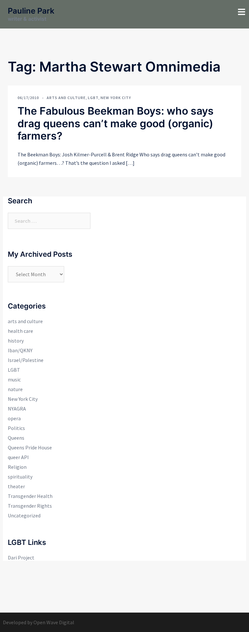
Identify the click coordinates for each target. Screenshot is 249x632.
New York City (116, 97)
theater (16, 486)
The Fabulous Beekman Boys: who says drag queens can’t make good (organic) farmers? (116, 123)
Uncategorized (24, 515)
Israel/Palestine (25, 360)
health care (20, 331)
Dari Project (21, 557)
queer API (18, 457)
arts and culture (66, 97)
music (14, 379)
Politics (16, 428)
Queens (16, 438)
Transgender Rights (30, 505)
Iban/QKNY (20, 350)
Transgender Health (30, 496)
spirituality (20, 476)
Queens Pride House (30, 447)
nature (15, 389)
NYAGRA (17, 408)
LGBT (93, 97)
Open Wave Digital (53, 622)
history (16, 340)
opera (14, 418)
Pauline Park (31, 11)
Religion (17, 467)
